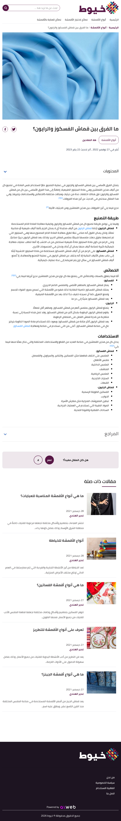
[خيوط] (98, 8)
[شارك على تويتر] (14, 129)
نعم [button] (49, 460)
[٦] (113, 345)
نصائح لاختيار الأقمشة (76, 19)
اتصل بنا (110, 793)
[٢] (60, 198)
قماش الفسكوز (21, 325)
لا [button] (38, 460)
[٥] (13, 275)
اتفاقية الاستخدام (105, 788)
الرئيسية (114, 19)
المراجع (112, 434)
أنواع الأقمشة (98, 19)
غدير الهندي (76, 515)
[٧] (111, 345)
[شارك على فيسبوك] (5, 129)
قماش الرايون (85, 228)
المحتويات (111, 171)
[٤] (15, 275)
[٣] (47, 207)
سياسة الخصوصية (105, 783)
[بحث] (6, 8)
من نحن (111, 777)
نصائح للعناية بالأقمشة (49, 19)
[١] (62, 198)
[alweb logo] (68, 807)
